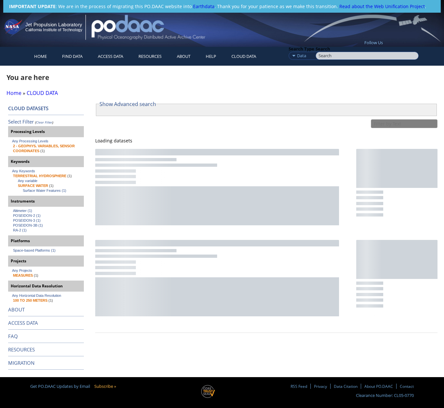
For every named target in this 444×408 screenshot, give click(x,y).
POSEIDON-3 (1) (27, 220)
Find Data (72, 56)
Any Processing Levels (30, 141)
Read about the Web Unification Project (382, 6)
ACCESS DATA (23, 323)
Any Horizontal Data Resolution (36, 295)
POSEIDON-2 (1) (27, 215)
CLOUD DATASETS (28, 108)
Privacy (320, 386)
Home (40, 56)
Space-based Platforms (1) (34, 250)
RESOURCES (150, 56)
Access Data (110, 56)
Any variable (27, 181)
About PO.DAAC (378, 386)
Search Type (301, 49)
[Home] (153, 27)
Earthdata (204, 6)
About (183, 56)
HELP (211, 56)
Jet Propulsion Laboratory (53, 24)
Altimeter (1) (22, 211)
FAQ (13, 336)
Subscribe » (105, 386)
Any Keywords (23, 171)
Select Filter (21, 121)
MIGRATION (21, 363)
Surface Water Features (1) (44, 190)
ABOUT (16, 309)
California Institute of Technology (53, 30)
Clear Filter (44, 122)
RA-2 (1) (20, 230)
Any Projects (22, 270)
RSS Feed (299, 386)
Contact (407, 386)
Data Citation (346, 386)
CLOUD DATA (243, 56)
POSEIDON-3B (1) (28, 225)
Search (323, 49)
